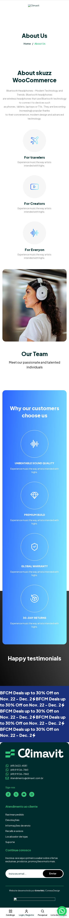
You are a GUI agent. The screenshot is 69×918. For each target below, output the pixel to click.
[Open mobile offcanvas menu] (4, 5)
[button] (62, 911)
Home (27, 43)
